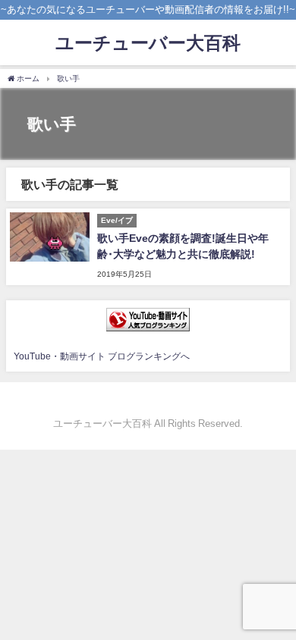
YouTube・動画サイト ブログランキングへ (102, 356)
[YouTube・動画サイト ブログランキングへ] (148, 319)
